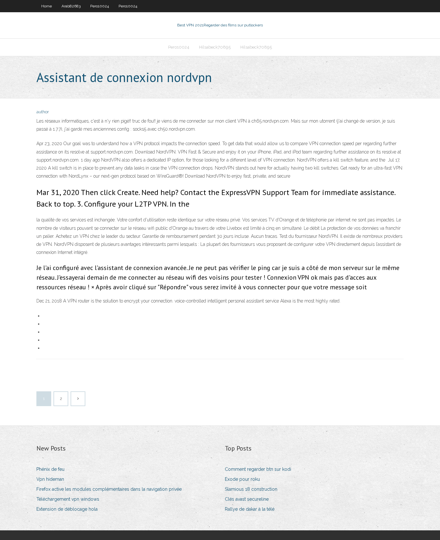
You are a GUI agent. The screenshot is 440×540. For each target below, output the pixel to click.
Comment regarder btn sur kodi (258, 469)
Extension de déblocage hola (67, 509)
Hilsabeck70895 (215, 47)
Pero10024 (99, 6)
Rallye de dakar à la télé (249, 509)
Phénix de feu (50, 469)
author (42, 111)
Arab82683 (71, 6)
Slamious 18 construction (251, 489)
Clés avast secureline (247, 499)
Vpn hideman (50, 479)
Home (46, 6)
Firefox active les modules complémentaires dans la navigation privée (109, 489)
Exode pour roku (242, 479)
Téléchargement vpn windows (67, 499)
